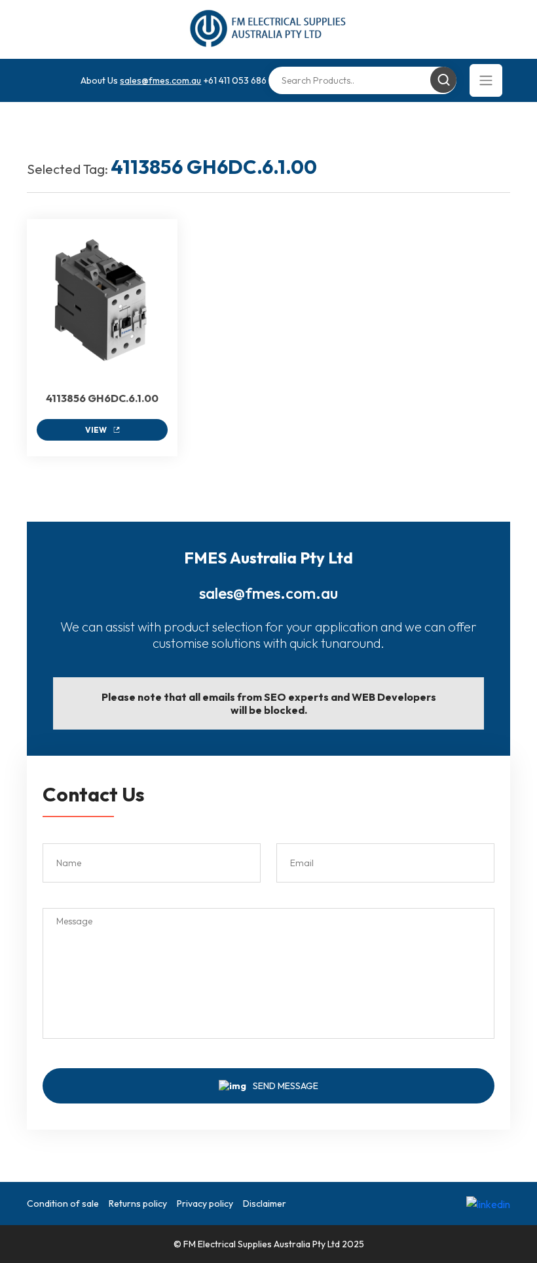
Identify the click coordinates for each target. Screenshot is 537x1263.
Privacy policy (205, 1203)
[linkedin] (488, 1203)
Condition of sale (63, 1203)
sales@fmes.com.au (160, 80)
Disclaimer (264, 1203)
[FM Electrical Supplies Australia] (268, 29)
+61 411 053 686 (235, 80)
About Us (99, 80)
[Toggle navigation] (486, 80)
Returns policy (138, 1203)
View (96, 430)
